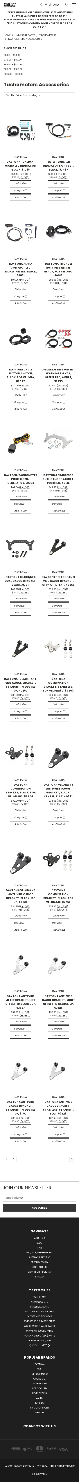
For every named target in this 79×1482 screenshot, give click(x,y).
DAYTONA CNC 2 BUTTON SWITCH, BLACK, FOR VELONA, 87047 (21, 375)
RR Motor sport (39, 1407)
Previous (6, 1478)
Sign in (32, 1271)
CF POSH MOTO (39, 1373)
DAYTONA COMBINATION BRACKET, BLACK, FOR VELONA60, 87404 (21, 790)
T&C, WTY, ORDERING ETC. (39, 1252)
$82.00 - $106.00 (13, 69)
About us (39, 1238)
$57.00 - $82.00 (13, 64)
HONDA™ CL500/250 (39, 1340)
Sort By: (10, 95)
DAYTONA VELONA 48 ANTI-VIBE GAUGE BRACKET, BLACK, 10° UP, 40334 (20, 896)
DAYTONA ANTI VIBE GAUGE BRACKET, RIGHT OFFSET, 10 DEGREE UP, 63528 (58, 1002)
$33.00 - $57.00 (13, 59)
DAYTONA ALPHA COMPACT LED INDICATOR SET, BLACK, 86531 (20, 269)
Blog (39, 1242)
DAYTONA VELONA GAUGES (39, 1311)
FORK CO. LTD (39, 1388)
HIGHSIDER (39, 1402)
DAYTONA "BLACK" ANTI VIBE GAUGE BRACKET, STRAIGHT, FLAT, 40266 (58, 581)
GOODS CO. (39, 1378)
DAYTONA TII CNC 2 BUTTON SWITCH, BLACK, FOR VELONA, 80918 (58, 269)
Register (46, 1271)
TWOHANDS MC (39, 1383)
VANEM (39, 1398)
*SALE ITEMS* (39, 1297)
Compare (19, 190)
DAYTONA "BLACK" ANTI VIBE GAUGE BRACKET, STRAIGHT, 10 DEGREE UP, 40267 (20, 684)
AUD (56, 4)
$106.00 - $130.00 (13, 74)
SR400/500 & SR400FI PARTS (39, 1321)
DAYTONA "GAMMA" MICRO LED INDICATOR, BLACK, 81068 (20, 165)
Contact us (39, 1267)
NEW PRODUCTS (39, 1301)
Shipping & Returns (39, 1257)
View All (39, 1412)
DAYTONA (40, 1364)
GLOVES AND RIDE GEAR (39, 1316)
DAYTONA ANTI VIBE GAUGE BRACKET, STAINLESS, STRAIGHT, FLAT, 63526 (58, 1107)
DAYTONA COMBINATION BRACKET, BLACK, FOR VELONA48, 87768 (58, 896)
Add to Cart (20, 197)
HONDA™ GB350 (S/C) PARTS (39, 1335)
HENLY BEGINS (39, 1393)
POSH (39, 1369)
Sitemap (39, 1276)
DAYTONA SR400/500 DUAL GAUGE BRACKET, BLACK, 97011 (21, 581)
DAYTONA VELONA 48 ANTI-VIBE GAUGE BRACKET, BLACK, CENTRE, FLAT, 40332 (58, 790)
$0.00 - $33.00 (12, 55)
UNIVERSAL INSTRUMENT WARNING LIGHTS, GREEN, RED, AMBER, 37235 (58, 375)
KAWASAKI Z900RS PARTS (39, 1330)
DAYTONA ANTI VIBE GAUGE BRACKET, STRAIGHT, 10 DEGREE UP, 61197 (20, 1107)
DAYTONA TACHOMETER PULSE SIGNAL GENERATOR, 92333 (20, 479)
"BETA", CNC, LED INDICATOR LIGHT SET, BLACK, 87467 (58, 165)
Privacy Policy (39, 1262)
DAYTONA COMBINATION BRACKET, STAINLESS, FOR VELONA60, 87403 (58, 684)
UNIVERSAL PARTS (39, 1306)
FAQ (39, 1247)
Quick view (20, 183)
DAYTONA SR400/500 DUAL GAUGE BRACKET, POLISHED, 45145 (58, 479)
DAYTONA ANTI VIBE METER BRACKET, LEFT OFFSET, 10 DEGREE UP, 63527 (20, 1002)
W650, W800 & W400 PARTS (39, 1326)
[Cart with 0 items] (66, 4)
